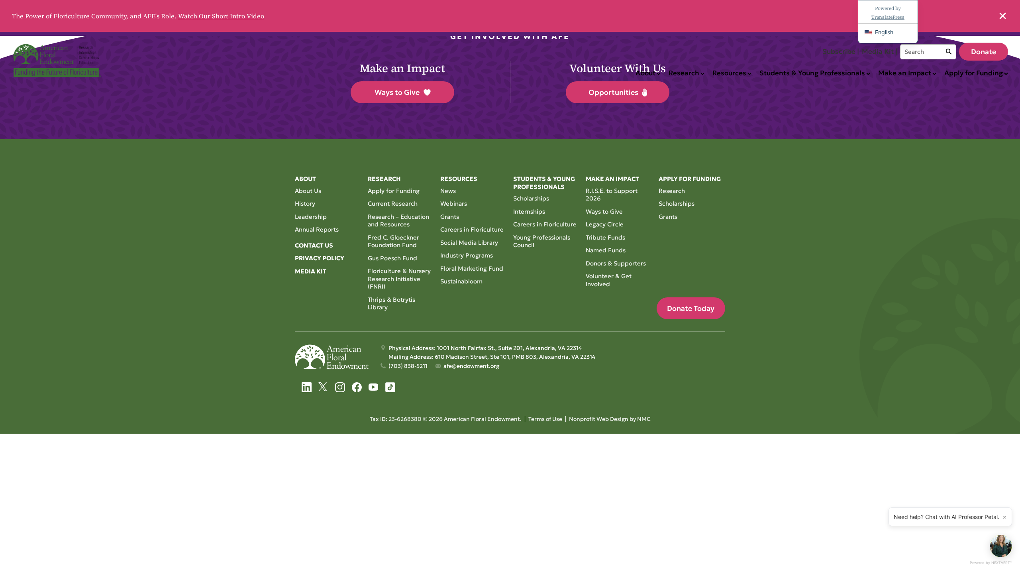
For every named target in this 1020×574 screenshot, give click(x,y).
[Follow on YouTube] (374, 387)
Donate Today (690, 308)
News (448, 191)
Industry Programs (466, 255)
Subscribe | (840, 51)
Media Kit (310, 271)
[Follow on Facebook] (357, 387)
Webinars (453, 203)
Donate (983, 51)
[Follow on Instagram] (340, 387)
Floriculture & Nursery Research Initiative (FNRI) (399, 278)
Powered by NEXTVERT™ (991, 562)
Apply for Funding (394, 191)
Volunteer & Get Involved (609, 280)
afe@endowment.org (471, 366)
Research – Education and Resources (398, 220)
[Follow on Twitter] (323, 387)
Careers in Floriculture (472, 229)
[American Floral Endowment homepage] (58, 60)
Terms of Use (545, 419)
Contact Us (314, 245)
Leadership (311, 216)
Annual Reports (317, 229)
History (305, 203)
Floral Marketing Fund (471, 268)
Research (672, 191)
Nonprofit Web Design (598, 419)
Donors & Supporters (616, 263)
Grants (449, 216)
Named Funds (606, 250)
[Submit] (948, 51)
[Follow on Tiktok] (390, 387)
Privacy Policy (319, 258)
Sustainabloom (461, 281)
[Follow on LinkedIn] (307, 387)
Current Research (393, 203)
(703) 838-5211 (408, 366)
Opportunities (613, 92)
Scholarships (531, 198)
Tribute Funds (605, 237)
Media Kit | (879, 51)
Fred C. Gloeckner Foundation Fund (393, 241)
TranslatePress (887, 17)
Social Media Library (469, 242)
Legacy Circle (605, 224)
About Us (308, 191)
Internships (529, 211)
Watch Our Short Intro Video (221, 16)
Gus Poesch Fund (392, 258)
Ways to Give (397, 92)
